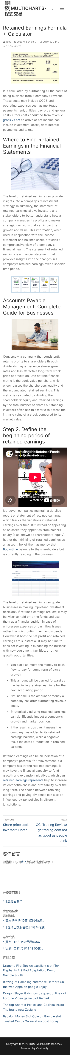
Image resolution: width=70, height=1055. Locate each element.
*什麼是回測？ (12, 901)
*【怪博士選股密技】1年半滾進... (25, 927)
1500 (8, 42)
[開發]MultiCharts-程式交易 (25, 8)
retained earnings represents (23, 780)
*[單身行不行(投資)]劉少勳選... (23, 921)
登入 (24, 862)
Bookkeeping (50, 42)
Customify (42, 1048)
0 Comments (13, 46)
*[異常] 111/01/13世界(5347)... (23, 942)
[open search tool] (51, 8)
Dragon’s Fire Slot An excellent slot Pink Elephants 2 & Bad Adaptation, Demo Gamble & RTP (31, 970)
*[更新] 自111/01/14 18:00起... (23, 948)
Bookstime (10, 549)
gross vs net (11, 120)
